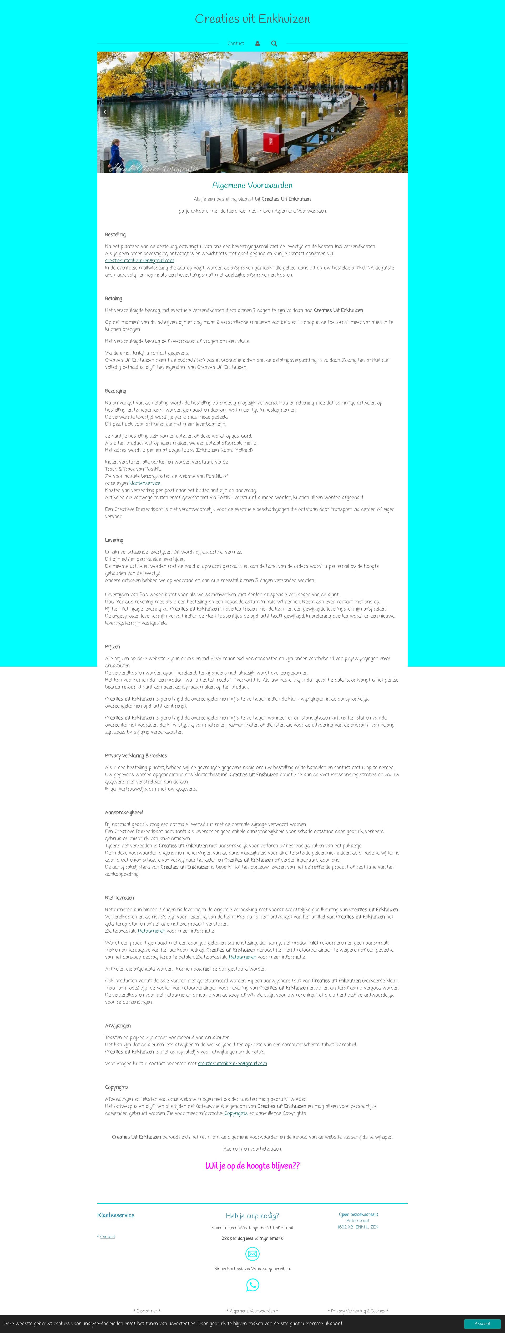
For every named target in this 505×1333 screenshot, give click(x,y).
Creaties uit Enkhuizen (252, 19)
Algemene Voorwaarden (252, 1311)
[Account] (257, 44)
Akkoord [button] (482, 1324)
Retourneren (151, 931)
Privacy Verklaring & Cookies (358, 1311)
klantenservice (144, 483)
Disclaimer (147, 1311)
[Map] (358, 1256)
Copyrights (236, 1113)
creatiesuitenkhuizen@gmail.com (139, 260)
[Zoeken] (274, 44)
